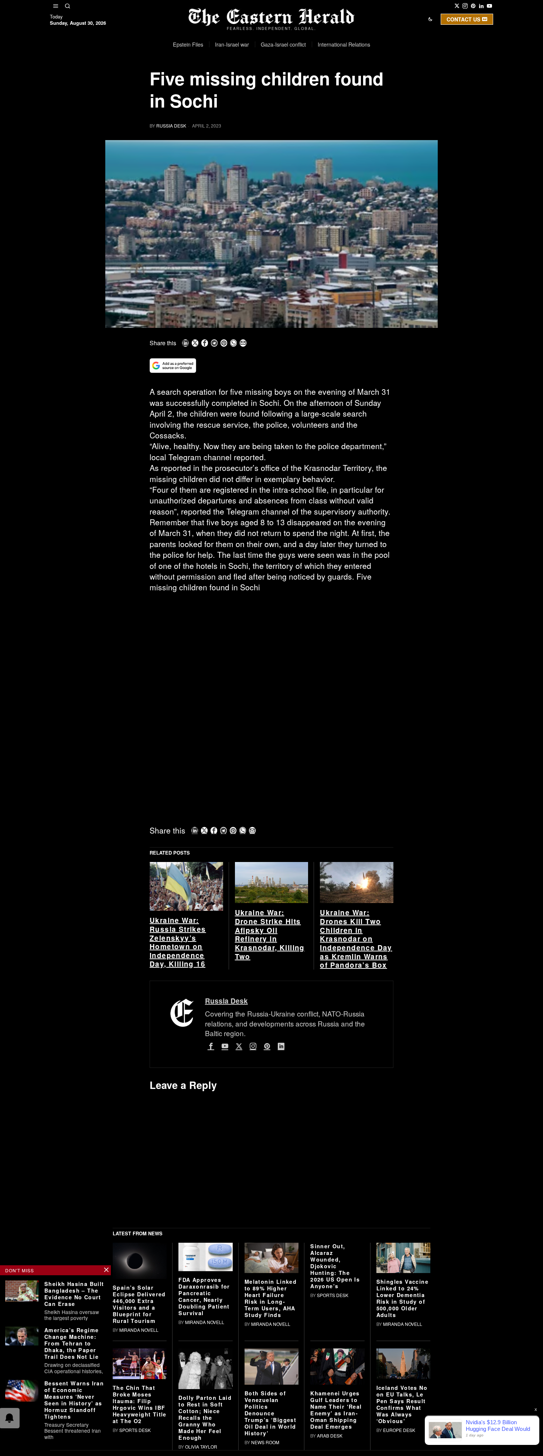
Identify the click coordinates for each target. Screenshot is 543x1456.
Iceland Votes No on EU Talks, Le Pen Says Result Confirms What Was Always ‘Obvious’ (401, 1404)
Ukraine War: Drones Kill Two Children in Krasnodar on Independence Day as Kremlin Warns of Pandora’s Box (356, 938)
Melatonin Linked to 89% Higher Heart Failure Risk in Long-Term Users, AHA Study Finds (271, 1298)
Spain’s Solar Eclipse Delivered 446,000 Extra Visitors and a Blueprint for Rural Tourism (139, 1304)
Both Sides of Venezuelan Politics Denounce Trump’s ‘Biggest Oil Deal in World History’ (270, 1413)
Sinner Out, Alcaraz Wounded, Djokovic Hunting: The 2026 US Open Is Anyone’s (335, 1266)
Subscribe (325, 82)
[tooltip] (457, 6)
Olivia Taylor (201, 1446)
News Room (265, 1442)
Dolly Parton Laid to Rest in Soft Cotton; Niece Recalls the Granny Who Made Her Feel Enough (205, 1417)
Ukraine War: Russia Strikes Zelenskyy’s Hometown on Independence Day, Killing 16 (178, 942)
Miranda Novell (138, 1330)
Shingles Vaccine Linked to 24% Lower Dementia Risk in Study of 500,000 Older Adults (402, 1298)
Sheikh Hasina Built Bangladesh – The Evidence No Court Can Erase (74, 1293)
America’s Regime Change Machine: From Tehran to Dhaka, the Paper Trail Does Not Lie (71, 1343)
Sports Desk (332, 1295)
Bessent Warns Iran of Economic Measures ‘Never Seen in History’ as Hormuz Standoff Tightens (74, 1400)
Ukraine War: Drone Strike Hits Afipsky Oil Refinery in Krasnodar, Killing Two (270, 934)
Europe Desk (399, 1430)
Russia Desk (171, 125)
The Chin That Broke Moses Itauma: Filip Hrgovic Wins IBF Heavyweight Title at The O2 (140, 1404)
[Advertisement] (271, 653)
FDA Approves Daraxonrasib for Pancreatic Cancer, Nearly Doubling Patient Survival (204, 1296)
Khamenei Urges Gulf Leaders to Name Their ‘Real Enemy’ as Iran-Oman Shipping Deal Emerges (336, 1410)
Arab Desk (329, 1435)
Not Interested (266, 82)
